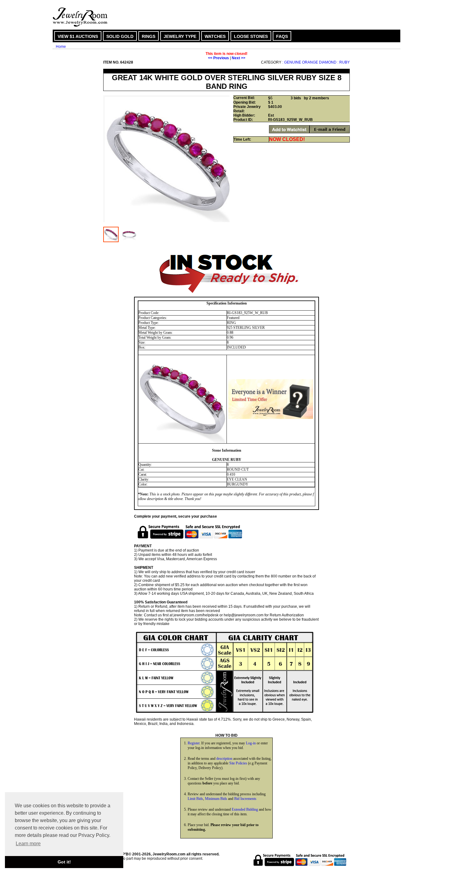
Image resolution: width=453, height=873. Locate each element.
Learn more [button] (28, 843)
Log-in (251, 743)
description (224, 758)
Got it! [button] (64, 861)
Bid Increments (245, 798)
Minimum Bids (216, 798)
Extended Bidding (245, 809)
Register (193, 743)
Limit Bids (195, 798)
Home (61, 46)
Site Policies (238, 763)
